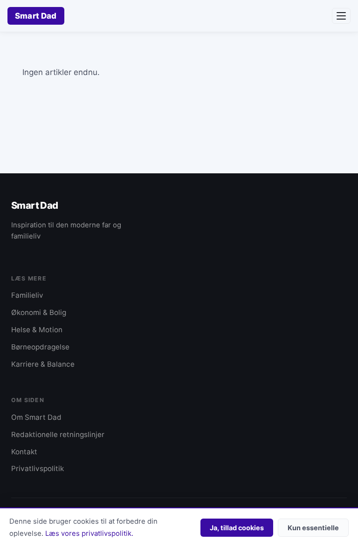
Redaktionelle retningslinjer (57, 434)
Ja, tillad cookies (237, 528)
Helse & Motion (36, 329)
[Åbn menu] (341, 16)
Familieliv (27, 295)
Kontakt (24, 451)
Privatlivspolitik (37, 468)
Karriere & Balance (43, 364)
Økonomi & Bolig (38, 312)
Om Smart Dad (36, 417)
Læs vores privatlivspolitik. (89, 533)
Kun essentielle (313, 528)
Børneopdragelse (40, 346)
